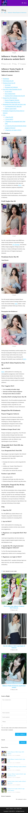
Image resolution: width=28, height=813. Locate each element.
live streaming (15, 244)
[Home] (2, 12)
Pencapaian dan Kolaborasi (11, 87)
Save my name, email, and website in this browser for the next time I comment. (14, 729)
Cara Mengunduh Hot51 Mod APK (13, 106)
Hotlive (11, 808)
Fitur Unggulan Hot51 (10, 93)
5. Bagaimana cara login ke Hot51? (13, 130)
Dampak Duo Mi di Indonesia (10, 98)
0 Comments (23, 64)
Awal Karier (8, 85)
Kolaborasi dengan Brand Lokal (12, 102)
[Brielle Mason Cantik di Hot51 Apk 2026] (3, 760)
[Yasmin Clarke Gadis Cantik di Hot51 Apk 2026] (3, 782)
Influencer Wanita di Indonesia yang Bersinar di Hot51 (14, 686)
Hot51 (19, 185)
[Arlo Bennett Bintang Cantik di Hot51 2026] (3, 768)
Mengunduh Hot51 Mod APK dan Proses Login (14, 104)
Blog (15, 64)
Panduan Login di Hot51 (11, 108)
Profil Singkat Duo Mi (8, 80)
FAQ (4, 115)
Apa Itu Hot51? (8, 91)
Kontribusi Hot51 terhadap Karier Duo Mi (15, 95)
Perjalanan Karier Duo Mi (9, 83)
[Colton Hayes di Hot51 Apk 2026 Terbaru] (3, 753)
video (16, 303)
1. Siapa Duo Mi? (9, 117)
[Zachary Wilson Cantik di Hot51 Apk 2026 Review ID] (3, 775)
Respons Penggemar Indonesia (12, 100)
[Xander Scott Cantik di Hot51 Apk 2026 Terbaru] (3, 790)
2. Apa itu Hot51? (9, 119)
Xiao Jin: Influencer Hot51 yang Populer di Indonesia (14, 646)
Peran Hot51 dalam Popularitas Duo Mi (12, 89)
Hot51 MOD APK (18, 808)
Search (3, 739)
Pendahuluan (6, 78)
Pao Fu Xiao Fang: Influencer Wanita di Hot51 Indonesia (14, 607)
